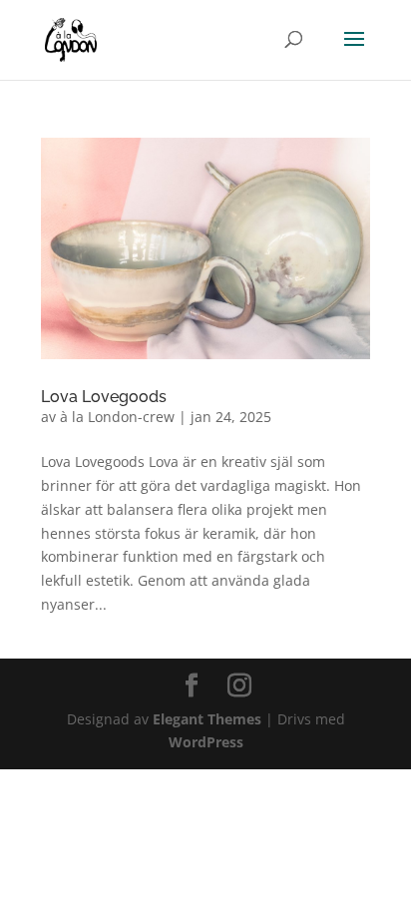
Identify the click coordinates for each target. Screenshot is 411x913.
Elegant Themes (207, 718)
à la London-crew (117, 416)
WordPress (206, 741)
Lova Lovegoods (104, 396)
